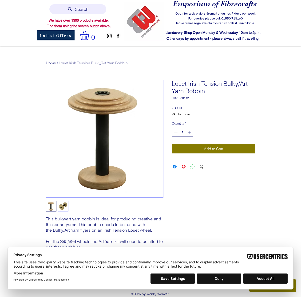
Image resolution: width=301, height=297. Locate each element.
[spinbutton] (182, 132)
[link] (90, 35)
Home (51, 63)
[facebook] (118, 36)
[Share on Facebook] (175, 166)
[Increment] (190, 132)
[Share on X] (201, 166)
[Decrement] (175, 132)
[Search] (261, 22)
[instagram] (109, 36)
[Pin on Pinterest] (183, 166)
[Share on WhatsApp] (192, 166)
